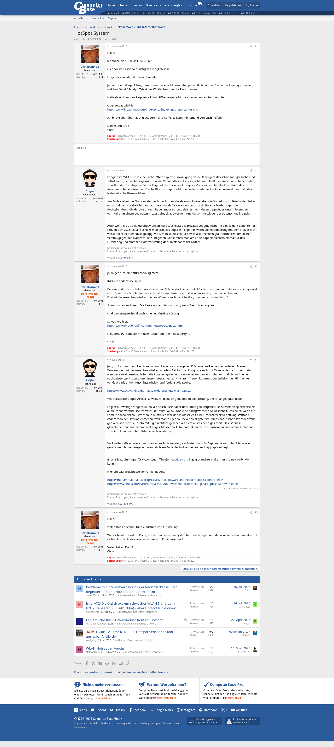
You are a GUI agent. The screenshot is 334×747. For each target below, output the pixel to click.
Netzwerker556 (94, 652)
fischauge (91, 623)
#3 (256, 266)
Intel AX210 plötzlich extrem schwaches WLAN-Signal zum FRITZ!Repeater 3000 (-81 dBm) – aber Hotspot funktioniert (131, 605)
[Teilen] (250, 46)
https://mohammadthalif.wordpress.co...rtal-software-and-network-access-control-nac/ (165, 480)
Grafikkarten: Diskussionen (127, 640)
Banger (246, 635)
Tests (123, 5)
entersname (92, 611)
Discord (100, 710)
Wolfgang (91, 640)
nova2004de (92, 595)
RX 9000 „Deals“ (179, 13)
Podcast (114, 13)
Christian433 (84, 39)
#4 (256, 360)
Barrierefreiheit (171, 723)
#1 (256, 46)
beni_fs (246, 623)
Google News (164, 710)
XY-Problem (125, 257)
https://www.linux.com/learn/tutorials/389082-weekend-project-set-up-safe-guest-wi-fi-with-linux (172, 484)
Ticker (111, 5)
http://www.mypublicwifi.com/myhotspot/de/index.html (145, 325)
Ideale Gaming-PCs (205, 13)
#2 (256, 170)
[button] (87, 18)
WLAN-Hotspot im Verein (105, 648)
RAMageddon (131, 13)
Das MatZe (244, 606)
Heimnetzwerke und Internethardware (136, 595)
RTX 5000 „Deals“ (155, 13)
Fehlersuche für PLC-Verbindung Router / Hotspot (124, 620)
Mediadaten (107, 723)
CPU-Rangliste (251, 13)
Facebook (139, 710)
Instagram (188, 710)
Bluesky (119, 710)
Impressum (80, 723)
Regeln (112, 18)
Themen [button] (136, 5)
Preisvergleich (175, 5)
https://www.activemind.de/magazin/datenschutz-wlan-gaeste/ (149, 390)
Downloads (153, 5)
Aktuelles (79, 18)
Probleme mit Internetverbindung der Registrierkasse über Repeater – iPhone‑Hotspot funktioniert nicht (131, 589)
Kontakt (93, 723)
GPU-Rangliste (229, 13)
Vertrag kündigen (150, 723)
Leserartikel (98, 18)
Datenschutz (81, 727)
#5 (256, 512)
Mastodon (210, 710)
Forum (192, 5)
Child (247, 590)
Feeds (83, 710)
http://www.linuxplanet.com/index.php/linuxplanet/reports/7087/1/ (152, 109)
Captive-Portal (180, 459)
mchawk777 (243, 651)
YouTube (241, 710)
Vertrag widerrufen (127, 723)
